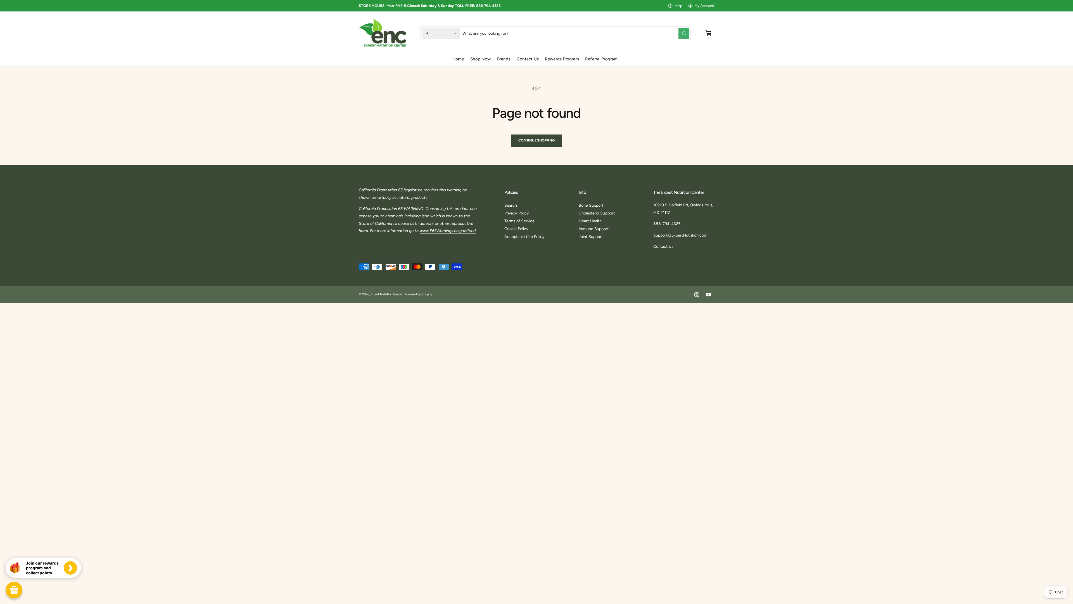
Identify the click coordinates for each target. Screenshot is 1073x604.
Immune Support (594, 228)
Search (510, 205)
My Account (704, 5)
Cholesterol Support (596, 213)
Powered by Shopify (418, 294)
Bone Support (591, 205)
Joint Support (591, 236)
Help (678, 5)
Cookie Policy (516, 228)
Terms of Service (519, 220)
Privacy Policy (516, 213)
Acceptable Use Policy (524, 236)
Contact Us (663, 246)
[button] (708, 33)
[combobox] (576, 33)
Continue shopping (536, 140)
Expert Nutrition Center (387, 294)
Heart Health (590, 220)
